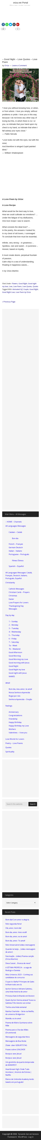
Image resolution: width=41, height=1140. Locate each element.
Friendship (13, 719)
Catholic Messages (16, 589)
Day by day (9, 615)
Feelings (8, 706)
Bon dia (15, 538)
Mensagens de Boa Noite (15, 1041)
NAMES (12, 676)
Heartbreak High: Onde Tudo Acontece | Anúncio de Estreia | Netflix (18, 1072)
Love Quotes (27, 286)
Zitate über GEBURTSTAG (16, 1045)
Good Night (22, 283)
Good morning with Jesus (19, 662)
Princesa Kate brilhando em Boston (19, 996)
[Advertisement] (20, 32)
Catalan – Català (15, 532)
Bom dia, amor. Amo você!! (16, 932)
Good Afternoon (15, 652)
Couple (26, 289)
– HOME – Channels (13, 522)
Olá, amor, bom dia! (13, 928)
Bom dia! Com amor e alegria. (17, 919)
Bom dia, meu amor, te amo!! (20, 689)
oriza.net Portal (20, 2)
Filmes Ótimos (18, 560)
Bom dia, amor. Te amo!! (15, 940)
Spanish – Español (16, 566)
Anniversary (14, 712)
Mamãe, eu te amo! (13, 1018)
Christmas (13, 595)
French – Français (16, 544)
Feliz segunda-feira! (13, 924)
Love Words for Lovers (14, 739)
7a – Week (13, 645)
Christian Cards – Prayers (19, 592)
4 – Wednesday (15, 632)
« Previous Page (8, 301)
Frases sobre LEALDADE (15, 1049)
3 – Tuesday (14, 628)
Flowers (15, 283)
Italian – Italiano (15, 551)
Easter (11, 599)
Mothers (12, 729)
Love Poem (17, 286)
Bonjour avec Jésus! (13, 1053)
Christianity (10, 582)
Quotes (35, 286)
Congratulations (15, 715)
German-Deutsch (16, 547)
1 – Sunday (13, 621)
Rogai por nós (14, 696)
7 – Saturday (14, 642)
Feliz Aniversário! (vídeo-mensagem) (20, 945)
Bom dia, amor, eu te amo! (16, 936)
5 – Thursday (14, 635)
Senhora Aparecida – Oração (20, 699)
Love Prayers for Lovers (18, 602)
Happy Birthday (15, 722)
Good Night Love (8, 292)
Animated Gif (17, 289)
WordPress (22, 1137)
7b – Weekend (14, 649)
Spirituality (9, 751)
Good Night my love (17, 669)
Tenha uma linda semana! (15, 1007)
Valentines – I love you (18, 732)
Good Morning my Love (18, 659)
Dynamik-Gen (23, 1134)
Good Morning (15, 656)
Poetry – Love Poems (14, 743)
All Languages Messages (15, 526)
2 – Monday (13, 625)
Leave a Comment (19, 65)
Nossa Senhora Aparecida (19, 692)
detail (7, 683)
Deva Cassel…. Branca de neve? (18, 963)
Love (10, 286)
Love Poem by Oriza (23, 292)
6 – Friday (13, 638)
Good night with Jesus (18, 673)
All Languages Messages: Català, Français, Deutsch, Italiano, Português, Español (18, 575)
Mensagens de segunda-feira (17, 1037)
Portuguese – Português (19, 554)
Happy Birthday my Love (19, 726)
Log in (30, 1137)
